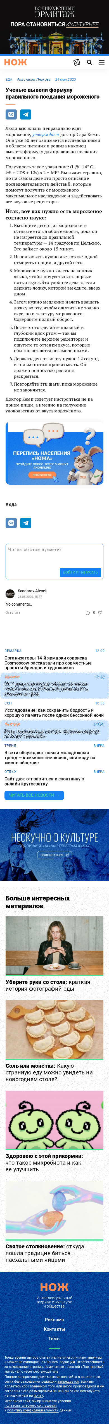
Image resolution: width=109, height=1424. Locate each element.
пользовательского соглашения (30, 1406)
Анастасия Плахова (34, 79)
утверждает (46, 134)
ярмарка (13, 651)
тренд (10, 746)
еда (9, 80)
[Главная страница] (15, 62)
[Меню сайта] (102, 62)
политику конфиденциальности (32, 1410)
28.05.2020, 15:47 (30, 597)
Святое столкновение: (45, 1253)
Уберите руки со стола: (48, 985)
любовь (12, 725)
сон (8, 703)
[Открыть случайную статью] (77, 62)
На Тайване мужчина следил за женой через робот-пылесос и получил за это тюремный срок (45, 689)
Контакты (54, 1329)
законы (11, 677)
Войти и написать (80, 572)
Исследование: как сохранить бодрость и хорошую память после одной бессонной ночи (54, 713)
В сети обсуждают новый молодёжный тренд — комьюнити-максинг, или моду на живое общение (49, 757)
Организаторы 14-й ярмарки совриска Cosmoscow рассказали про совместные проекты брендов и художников (48, 663)
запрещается (68, 1382)
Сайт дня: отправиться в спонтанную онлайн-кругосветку (44, 781)
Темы (54, 1338)
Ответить (13, 613)
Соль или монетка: (49, 1072)
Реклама (54, 1319)
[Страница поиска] (89, 62)
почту (38, 1395)
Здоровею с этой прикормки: (44, 1163)
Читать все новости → (34, 795)
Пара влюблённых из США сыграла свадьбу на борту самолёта (51, 734)
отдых (10, 772)
